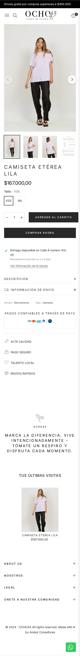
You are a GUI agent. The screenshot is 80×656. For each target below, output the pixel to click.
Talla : (12, 191)
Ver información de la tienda (29, 265)
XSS (8, 200)
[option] (40, 78)
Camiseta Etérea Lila (40, 535)
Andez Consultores (42, 632)
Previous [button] (7, 79)
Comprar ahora (40, 232)
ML (20, 200)
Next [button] (72, 79)
